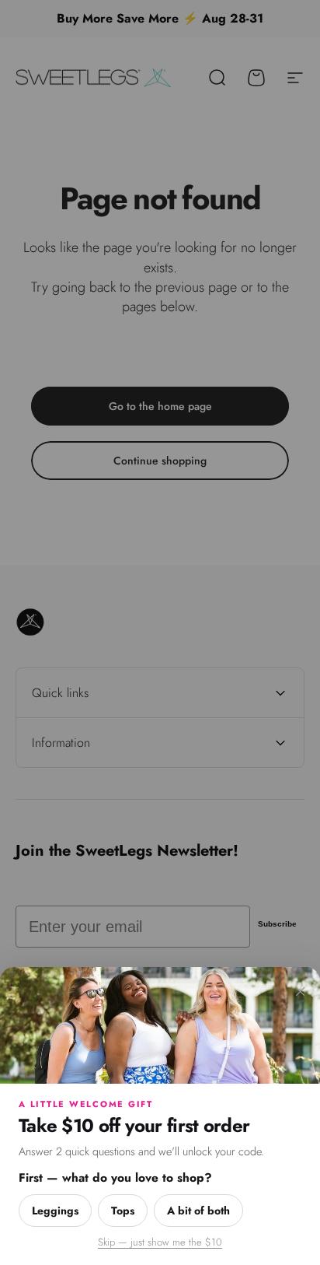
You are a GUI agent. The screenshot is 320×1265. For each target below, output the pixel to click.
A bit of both (198, 1210)
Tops (122, 1210)
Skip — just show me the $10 (160, 1242)
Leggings (55, 1210)
